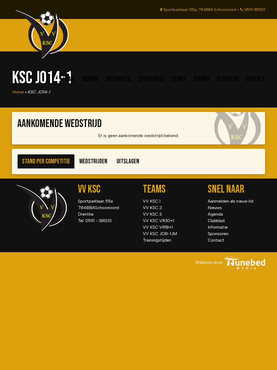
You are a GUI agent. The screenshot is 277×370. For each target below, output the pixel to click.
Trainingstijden (157, 240)
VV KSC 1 (151, 201)
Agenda (201, 79)
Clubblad (227, 79)
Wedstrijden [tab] (93, 161)
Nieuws (90, 79)
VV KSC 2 (152, 207)
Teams (178, 79)
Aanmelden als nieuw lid (230, 201)
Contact (255, 79)
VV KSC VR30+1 (158, 220)
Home (69, 79)
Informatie (118, 79)
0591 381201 (254, 9)
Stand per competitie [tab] (46, 161)
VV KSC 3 (152, 214)
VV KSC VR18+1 (158, 227)
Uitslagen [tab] (128, 161)
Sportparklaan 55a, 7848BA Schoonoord (199, 9)
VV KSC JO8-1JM (160, 233)
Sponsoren (151, 79)
